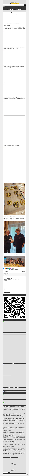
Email (4, 289)
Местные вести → (24, 271)
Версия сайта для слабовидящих (15, 3)
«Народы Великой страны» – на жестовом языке (8, 441)
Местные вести (14, 12)
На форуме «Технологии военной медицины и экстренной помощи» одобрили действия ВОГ (13, 420)
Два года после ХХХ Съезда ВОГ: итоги (7, 446)
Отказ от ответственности (13, 465)
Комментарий (5, 280)
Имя (4, 288)
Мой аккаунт (12, 463)
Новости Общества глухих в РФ (14, 405)
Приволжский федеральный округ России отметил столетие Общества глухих (11, 415)
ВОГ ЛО (14, 269)
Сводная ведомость (13, 469)
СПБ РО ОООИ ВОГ (14, 0)
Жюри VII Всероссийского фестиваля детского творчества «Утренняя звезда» (11, 431)
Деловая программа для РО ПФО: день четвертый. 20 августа (9, 450)
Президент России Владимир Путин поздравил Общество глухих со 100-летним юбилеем (12, 436)
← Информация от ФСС (5, 271)
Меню (4, 6)
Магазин (12, 462)
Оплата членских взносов (13, 464)
